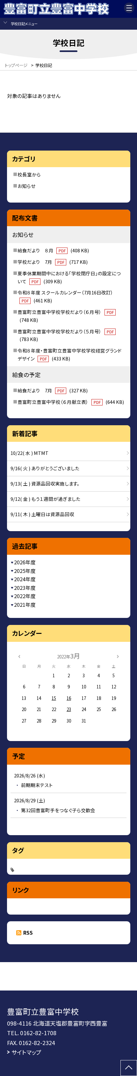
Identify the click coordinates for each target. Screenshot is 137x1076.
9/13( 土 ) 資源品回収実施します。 (45, 483)
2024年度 (25, 579)
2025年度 (25, 571)
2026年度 (25, 562)
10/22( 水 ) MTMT (29, 452)
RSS (28, 932)
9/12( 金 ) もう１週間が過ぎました (45, 498)
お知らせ (26, 185)
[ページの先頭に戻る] (129, 1068)
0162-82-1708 (38, 1032)
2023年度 (25, 587)
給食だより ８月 (53, 250)
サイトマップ (26, 1052)
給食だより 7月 (52, 390)
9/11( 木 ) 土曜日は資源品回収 (42, 514)
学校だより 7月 (52, 261)
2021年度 (25, 604)
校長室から (29, 174)
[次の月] (118, 656)
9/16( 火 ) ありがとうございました (45, 468)
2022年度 (25, 596)
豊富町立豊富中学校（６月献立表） (71, 401)
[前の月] (19, 656)
